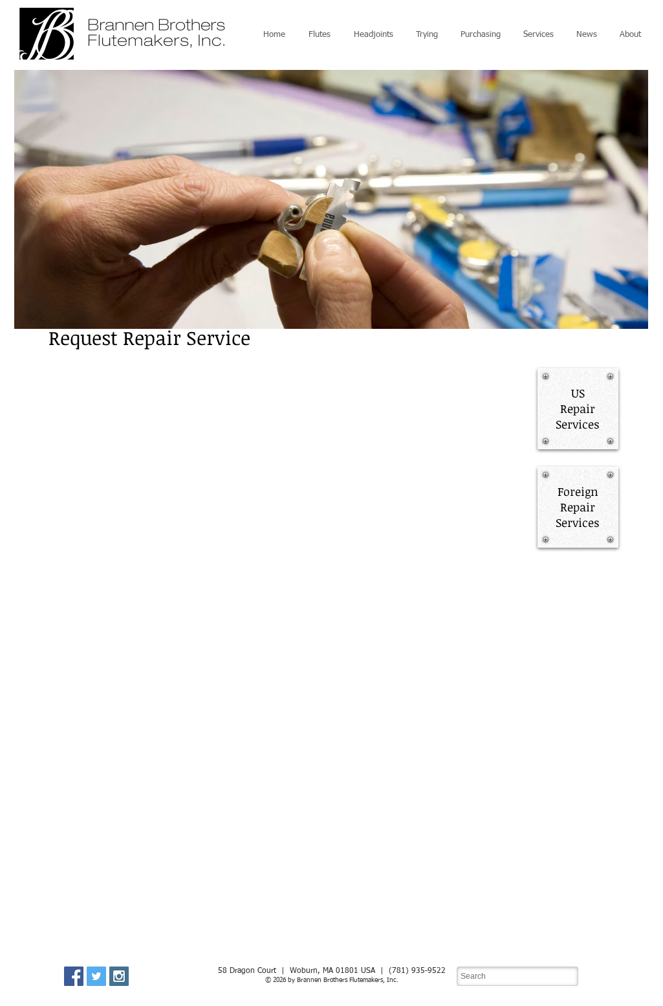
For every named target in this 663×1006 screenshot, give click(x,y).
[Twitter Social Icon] (96, 976)
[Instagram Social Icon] (119, 976)
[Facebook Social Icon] (73, 976)
